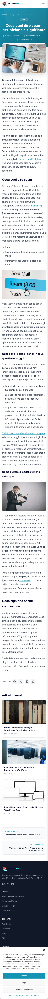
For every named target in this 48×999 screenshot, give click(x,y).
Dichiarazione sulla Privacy (29, 995)
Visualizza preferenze (24, 990)
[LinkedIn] (12, 884)
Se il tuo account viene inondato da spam (23, 433)
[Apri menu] (43, 4)
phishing (37, 205)
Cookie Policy (13, 995)
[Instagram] (8, 884)
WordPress (24, 580)
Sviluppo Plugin (8, 906)
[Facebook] (3, 884)
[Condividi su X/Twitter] (20, 681)
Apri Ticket (6, 924)
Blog (12, 14)
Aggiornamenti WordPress (13, 896)
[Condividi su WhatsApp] (33, 681)
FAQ (4, 938)
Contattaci (6, 929)
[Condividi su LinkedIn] (27, 681)
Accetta (24, 976)
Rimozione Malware (10, 901)
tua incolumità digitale (30, 159)
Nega (24, 983)
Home (4, 14)
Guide (20, 14)
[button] (44, 950)
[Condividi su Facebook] (14, 681)
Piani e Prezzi (8, 910)
